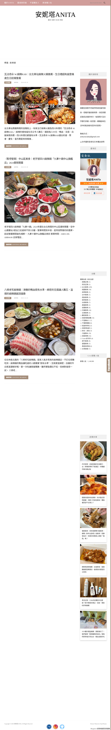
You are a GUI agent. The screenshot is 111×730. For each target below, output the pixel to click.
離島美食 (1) (86, 315)
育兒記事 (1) (86, 284)
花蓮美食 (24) (86, 310)
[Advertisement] (55, 43)
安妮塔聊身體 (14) (88, 318)
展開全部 (83, 279)
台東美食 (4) (86, 313)
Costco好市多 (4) (87, 338)
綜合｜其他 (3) (87, 331)
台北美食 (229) (87, 287)
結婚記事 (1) (86, 282)
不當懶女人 (34, 3)
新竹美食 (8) (86, 341)
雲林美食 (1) (86, 300)
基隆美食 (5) (86, 343)
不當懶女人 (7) (87, 320)
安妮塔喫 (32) (86, 336)
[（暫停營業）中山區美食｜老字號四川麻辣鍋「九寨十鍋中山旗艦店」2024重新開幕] (39, 197)
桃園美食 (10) (86, 289)
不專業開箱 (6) (87, 323)
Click (109, 365)
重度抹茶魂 (22, 3)
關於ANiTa (9, 3)
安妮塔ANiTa (55, 14)
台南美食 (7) (86, 302)
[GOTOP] (62, 726)
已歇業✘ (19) (86, 333)
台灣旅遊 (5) (86, 349)
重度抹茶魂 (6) (87, 346)
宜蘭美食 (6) (86, 307)
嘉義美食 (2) (86, 305)
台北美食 (7, 82)
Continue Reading (19, 146)
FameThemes (103, 724)
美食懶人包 (47, 3)
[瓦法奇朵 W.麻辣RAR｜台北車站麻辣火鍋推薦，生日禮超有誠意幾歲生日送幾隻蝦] (39, 105)
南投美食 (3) (86, 297)
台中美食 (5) (86, 295)
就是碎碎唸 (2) (87, 325)
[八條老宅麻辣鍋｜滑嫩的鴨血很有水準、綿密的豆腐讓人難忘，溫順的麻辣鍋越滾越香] (39, 329)
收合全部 (90, 279)
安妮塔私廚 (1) (87, 328)
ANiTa (16, 82)
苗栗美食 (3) (86, 292)
